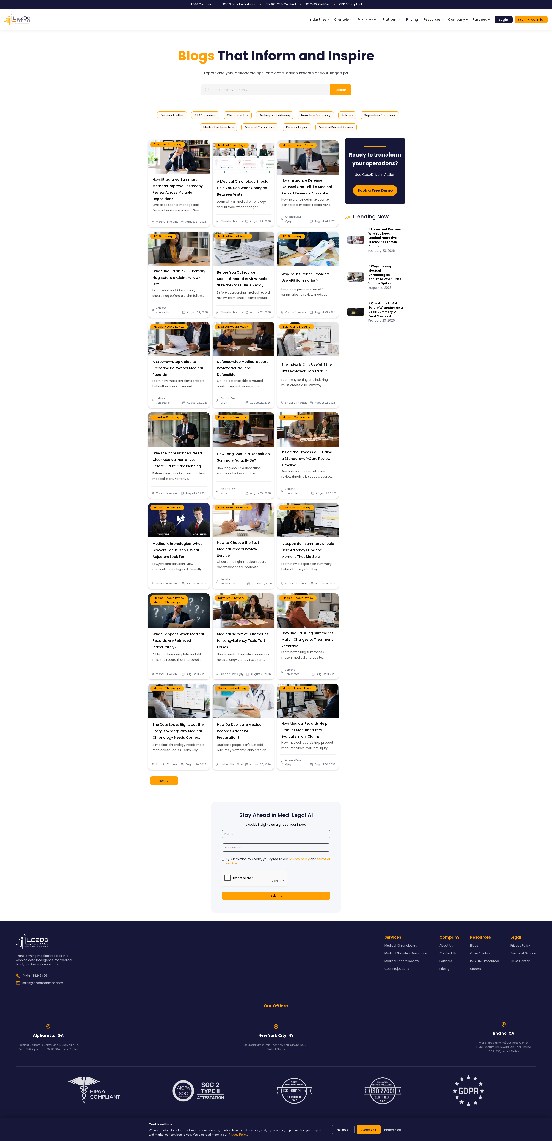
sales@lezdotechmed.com (42, 983)
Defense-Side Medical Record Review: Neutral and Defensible (243, 368)
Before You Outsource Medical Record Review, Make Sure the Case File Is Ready (242, 279)
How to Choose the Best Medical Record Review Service (238, 549)
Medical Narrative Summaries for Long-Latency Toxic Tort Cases (242, 641)
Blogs (474, 945)
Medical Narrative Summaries (406, 953)
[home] (17, 19)
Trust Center (520, 961)
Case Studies (480, 953)
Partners (445, 961)
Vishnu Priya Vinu (167, 222)
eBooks (475, 969)
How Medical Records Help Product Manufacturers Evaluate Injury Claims (304, 730)
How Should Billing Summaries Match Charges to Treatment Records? (307, 639)
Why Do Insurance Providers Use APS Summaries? (305, 277)
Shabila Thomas (232, 221)
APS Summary (163, 236)
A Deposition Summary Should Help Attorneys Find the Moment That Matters (307, 550)
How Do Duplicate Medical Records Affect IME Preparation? (239, 731)
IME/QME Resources (485, 961)
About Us (446, 945)
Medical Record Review (298, 145)
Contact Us (447, 953)
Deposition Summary (168, 144)
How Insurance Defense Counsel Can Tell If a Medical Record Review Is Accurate (306, 187)
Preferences (393, 1129)
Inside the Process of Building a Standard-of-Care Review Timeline (306, 459)
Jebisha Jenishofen (163, 310)
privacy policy (299, 859)
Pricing (412, 19)
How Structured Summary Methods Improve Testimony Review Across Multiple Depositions (177, 189)
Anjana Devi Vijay (293, 219)
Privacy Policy (520, 945)
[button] (320, 19)
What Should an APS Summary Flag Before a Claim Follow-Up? (178, 278)
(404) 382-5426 (34, 975)
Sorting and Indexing (296, 326)
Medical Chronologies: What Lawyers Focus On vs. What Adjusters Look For (177, 550)
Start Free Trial (531, 19)
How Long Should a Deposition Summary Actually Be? (243, 457)
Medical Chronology (231, 145)
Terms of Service (523, 953)
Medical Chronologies (400, 945)
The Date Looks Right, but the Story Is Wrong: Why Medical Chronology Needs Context (178, 731)
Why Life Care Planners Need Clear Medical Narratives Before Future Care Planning (177, 460)
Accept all (368, 1129)
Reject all (343, 1129)
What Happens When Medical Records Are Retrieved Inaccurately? (178, 641)
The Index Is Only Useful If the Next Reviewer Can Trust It (306, 367)
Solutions (365, 19)
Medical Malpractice (296, 417)
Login (503, 19)
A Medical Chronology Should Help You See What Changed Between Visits (242, 188)
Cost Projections (396, 969)
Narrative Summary (167, 417)
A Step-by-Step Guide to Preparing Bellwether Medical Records (177, 368)
